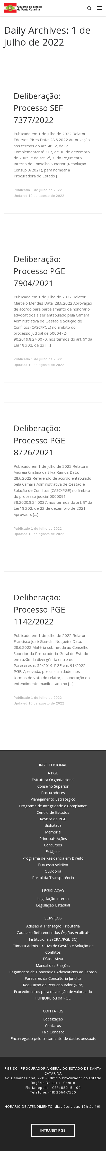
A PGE (53, 772)
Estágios (53, 851)
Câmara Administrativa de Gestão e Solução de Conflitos (53, 949)
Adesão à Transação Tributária (53, 926)
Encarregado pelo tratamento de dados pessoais (53, 1038)
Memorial (53, 832)
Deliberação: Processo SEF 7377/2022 (38, 107)
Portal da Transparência (53, 877)
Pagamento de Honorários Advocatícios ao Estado (53, 971)
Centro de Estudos (53, 812)
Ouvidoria (53, 871)
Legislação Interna (53, 898)
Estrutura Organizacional (53, 779)
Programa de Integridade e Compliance (53, 805)
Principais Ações (53, 838)
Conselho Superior (53, 786)
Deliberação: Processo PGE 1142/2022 (39, 609)
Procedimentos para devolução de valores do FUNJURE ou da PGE (53, 995)
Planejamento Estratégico (53, 799)
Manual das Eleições (53, 965)
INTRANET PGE (53, 1130)
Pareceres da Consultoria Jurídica (53, 978)
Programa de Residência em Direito (53, 858)
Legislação (53, 890)
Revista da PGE (53, 818)
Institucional (53, 764)
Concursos (53, 844)
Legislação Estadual (53, 905)
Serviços (53, 917)
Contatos (53, 1010)
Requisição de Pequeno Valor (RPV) (53, 984)
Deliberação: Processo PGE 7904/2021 (39, 271)
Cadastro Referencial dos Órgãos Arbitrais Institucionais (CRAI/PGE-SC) (53, 935)
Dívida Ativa (53, 958)
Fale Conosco (53, 1031)
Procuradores (53, 792)
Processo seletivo (53, 864)
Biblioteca (53, 825)
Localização (53, 1018)
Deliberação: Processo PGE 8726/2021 (39, 440)
